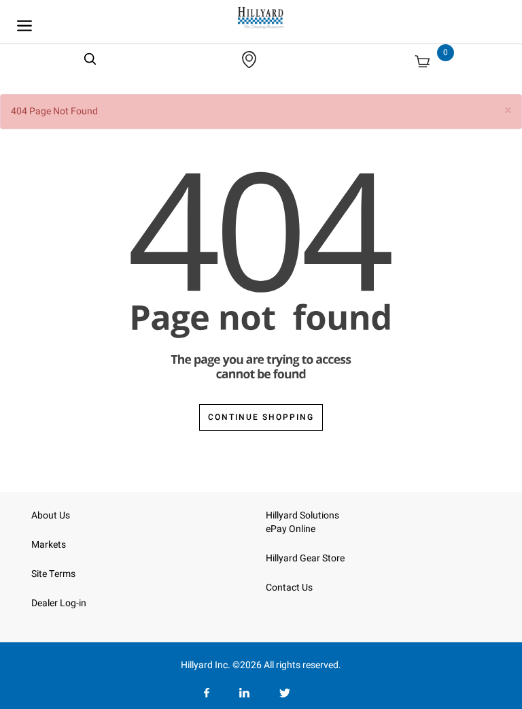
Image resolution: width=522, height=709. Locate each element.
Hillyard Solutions (302, 515)
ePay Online (290, 529)
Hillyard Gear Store (305, 558)
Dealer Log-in (58, 603)
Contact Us (289, 587)
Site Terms (53, 574)
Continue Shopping (261, 417)
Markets (48, 545)
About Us (50, 515)
